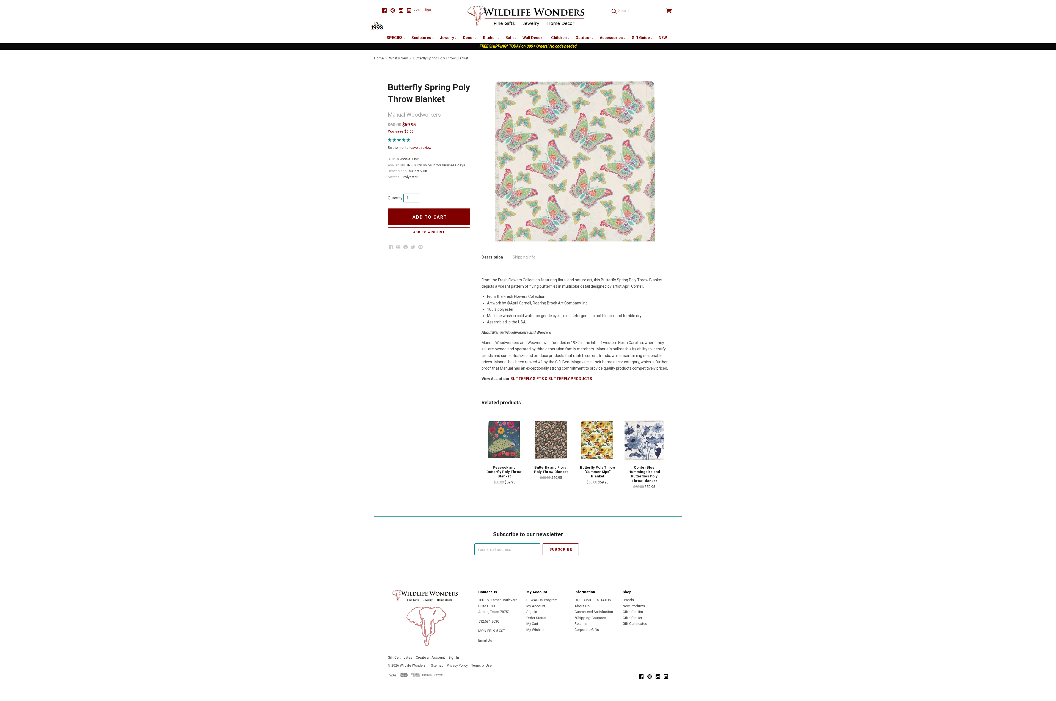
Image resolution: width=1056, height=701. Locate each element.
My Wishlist (535, 630)
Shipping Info (524, 257)
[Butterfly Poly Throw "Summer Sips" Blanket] (597, 440)
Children (559, 37)
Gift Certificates (635, 624)
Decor (469, 37)
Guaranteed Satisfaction (593, 612)
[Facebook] (384, 10)
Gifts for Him (633, 612)
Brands (628, 600)
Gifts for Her (632, 618)
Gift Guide (641, 37)
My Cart (532, 624)
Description (492, 257)
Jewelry (447, 37)
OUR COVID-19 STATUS (592, 600)
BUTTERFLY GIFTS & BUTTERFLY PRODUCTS (551, 378)
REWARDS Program (541, 600)
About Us (582, 606)
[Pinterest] (393, 10)
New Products (634, 606)
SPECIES (395, 37)
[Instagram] (401, 10)
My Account (535, 606)
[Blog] (409, 10)
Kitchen (490, 37)
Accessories (612, 37)
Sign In (531, 612)
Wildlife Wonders (413, 665)
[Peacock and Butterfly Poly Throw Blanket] (504, 440)
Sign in (429, 10)
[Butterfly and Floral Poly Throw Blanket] (551, 440)
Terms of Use (481, 665)
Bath (510, 37)
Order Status (536, 618)
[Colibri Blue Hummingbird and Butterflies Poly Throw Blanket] (644, 440)
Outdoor (584, 37)
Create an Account (430, 657)
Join (417, 10)
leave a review (420, 147)
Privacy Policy (457, 665)
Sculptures (421, 37)
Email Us (485, 640)
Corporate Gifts (586, 630)
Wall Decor (532, 37)
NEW (663, 37)
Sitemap (437, 665)
